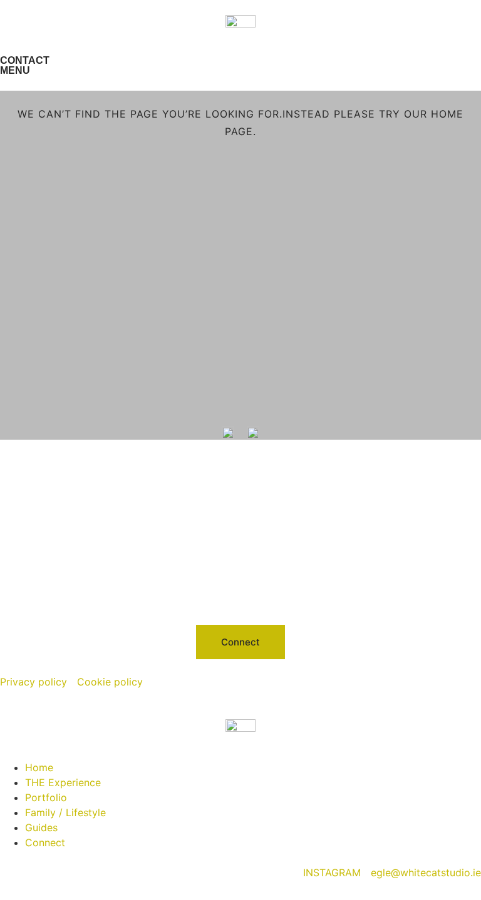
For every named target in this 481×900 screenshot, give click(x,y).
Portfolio (46, 797)
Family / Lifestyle (65, 812)
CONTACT (24, 60)
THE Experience (63, 782)
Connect (45, 842)
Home (39, 767)
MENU (15, 70)
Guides (41, 827)
